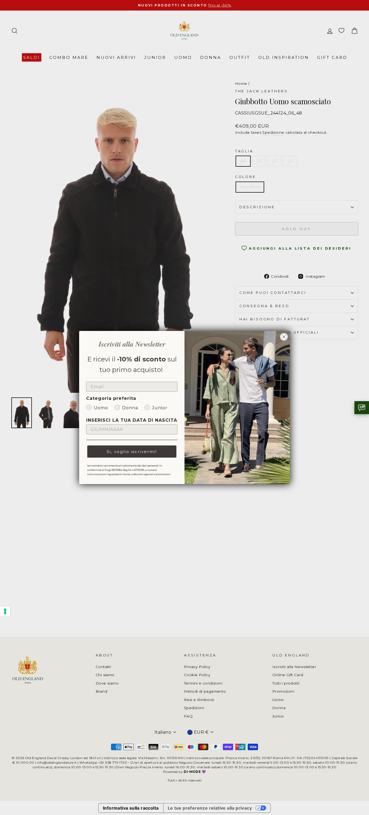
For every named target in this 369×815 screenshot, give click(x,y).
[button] (361, 407)
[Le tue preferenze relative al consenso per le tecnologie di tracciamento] (5, 611)
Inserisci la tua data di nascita (131, 420)
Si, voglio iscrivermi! (132, 451)
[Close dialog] (284, 337)
